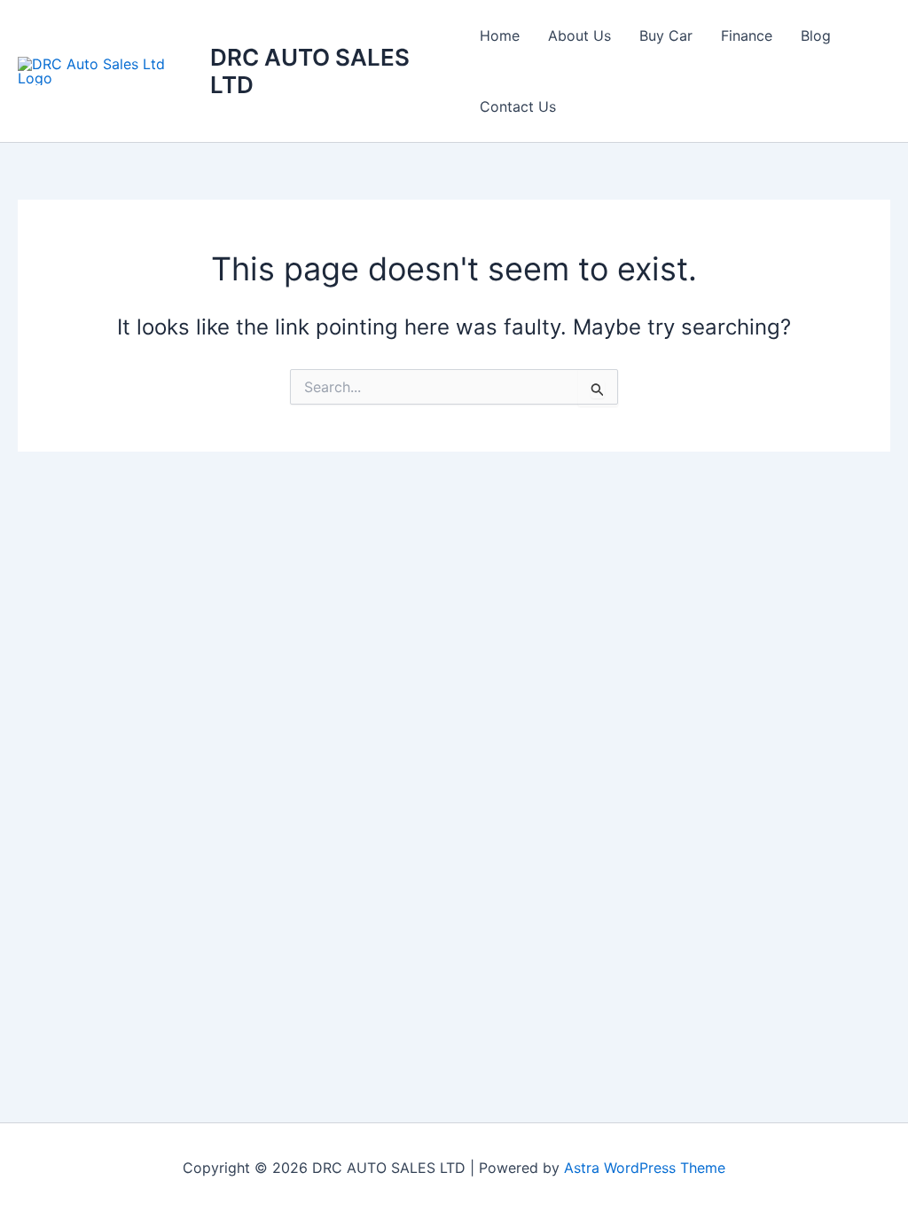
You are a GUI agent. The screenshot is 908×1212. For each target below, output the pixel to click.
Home (500, 35)
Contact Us (518, 106)
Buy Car (666, 35)
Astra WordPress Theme (644, 1168)
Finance (746, 35)
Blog (816, 35)
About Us (579, 35)
